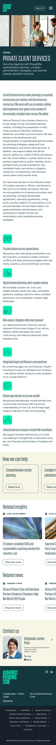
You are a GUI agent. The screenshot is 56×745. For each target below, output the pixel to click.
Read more (14, 487)
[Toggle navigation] (51, 8)
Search (38, 8)
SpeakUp (8, 700)
